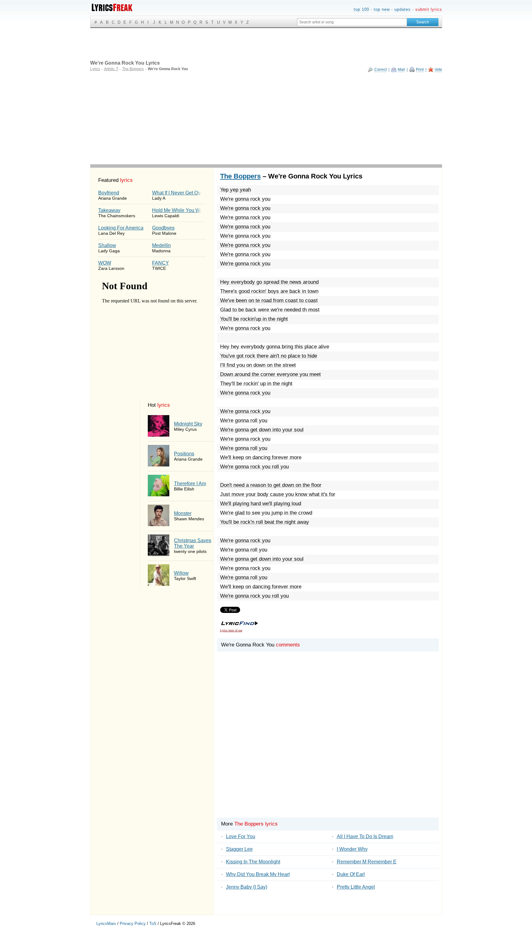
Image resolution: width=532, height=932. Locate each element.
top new (382, 9)
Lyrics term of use (231, 630)
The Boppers (240, 176)
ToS (152, 923)
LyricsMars (106, 923)
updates (402, 9)
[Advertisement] (266, 118)
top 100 (361, 9)
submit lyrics (428, 9)
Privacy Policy (133, 923)
